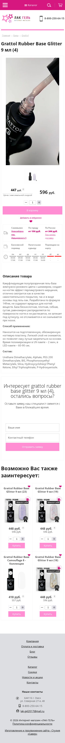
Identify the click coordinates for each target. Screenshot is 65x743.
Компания (32, 641)
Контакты (32, 682)
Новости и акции (32, 677)
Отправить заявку (32, 446)
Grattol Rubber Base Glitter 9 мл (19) (48, 490)
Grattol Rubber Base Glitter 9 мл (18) (48, 558)
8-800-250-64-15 (54, 18)
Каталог (32, 666)
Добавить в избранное (31, 220)
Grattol (25, 35)
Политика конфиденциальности (32, 723)
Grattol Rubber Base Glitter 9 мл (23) (16, 490)
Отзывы (32, 656)
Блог (32, 651)
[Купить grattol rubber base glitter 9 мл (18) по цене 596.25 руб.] (48, 579)
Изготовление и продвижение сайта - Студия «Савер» (32, 732)
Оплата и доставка (32, 646)
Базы (15, 35)
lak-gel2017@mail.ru (32, 711)
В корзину (32, 210)
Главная (6, 35)
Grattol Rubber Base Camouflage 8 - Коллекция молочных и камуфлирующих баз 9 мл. (16, 560)
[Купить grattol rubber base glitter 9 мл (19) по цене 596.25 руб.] (48, 510)
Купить (16, 545)
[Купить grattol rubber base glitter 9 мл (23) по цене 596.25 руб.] (16, 510)
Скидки (32, 672)
